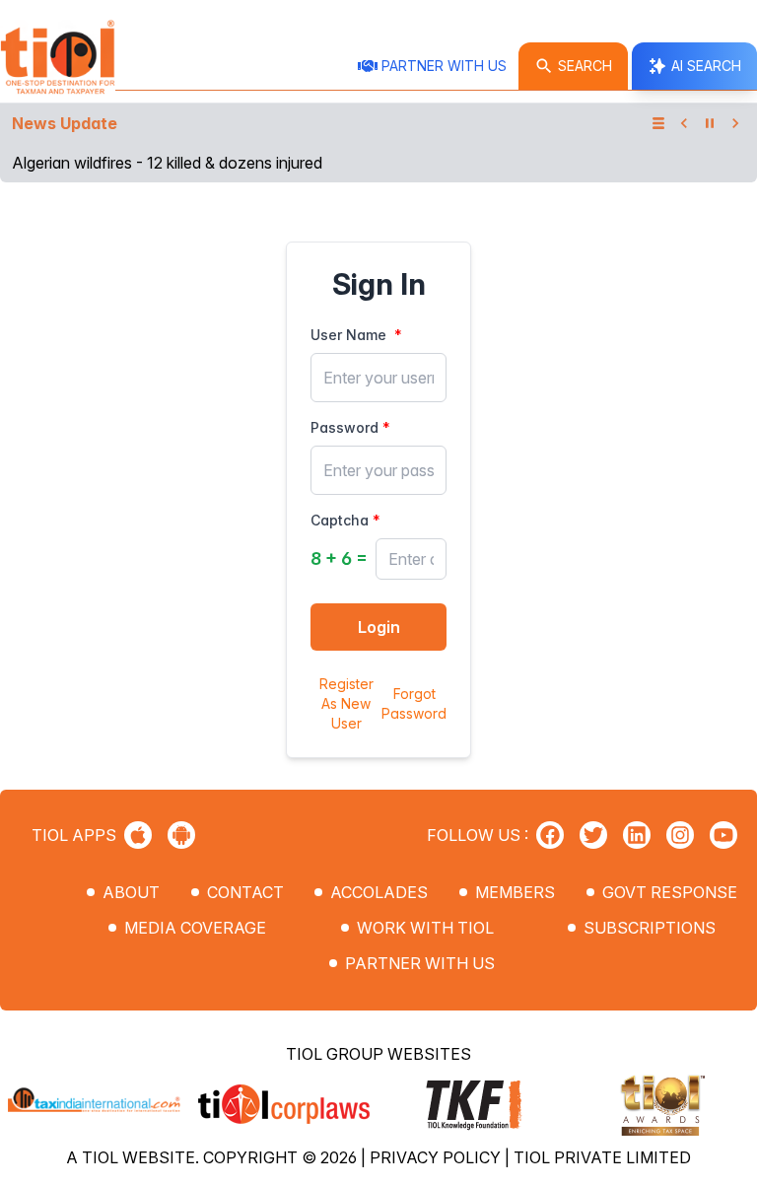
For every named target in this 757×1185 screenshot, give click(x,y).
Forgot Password (414, 703)
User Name (348, 334)
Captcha (339, 520)
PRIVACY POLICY (437, 1157)
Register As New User (346, 703)
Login (379, 627)
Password (344, 427)
